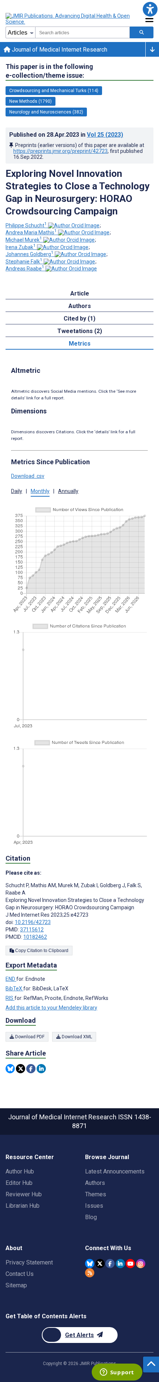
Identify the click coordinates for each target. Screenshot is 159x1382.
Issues (94, 1205)
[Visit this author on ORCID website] (73, 225)
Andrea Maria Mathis (31, 232)
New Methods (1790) (30, 101)
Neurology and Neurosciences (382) (46, 112)
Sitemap (16, 1285)
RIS (10, 998)
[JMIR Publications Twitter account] (100, 1263)
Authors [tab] (79, 305)
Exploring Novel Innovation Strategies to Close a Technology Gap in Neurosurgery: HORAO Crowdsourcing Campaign (77, 192)
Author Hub (20, 1171)
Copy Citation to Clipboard (41, 950)
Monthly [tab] (40, 491)
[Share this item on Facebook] (30, 1068)
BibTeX (14, 988)
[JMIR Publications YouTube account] (130, 1263)
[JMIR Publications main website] (68, 19)
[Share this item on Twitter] (20, 1068)
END (11, 979)
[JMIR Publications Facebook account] (110, 1263)
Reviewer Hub (24, 1194)
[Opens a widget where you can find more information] (116, 1373)
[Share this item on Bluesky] (10, 1068)
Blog (91, 1217)
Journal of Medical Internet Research (58, 49)
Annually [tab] (68, 491)
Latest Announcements (115, 1171)
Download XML (76, 1036)
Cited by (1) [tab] (79, 318)
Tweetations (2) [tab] (79, 331)
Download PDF (29, 1036)
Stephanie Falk (24, 262)
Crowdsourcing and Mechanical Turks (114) (53, 90)
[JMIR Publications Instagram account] (140, 1263)
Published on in (66, 134)
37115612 (32, 930)
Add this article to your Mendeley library (51, 1008)
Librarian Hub (23, 1205)
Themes (95, 1194)
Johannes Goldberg (30, 254)
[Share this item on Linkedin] (41, 1068)
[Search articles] (141, 32)
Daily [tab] (16, 491)
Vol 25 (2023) (105, 134)
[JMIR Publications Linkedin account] (120, 1263)
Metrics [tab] (80, 343)
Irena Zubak (21, 247)
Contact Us (20, 1273)
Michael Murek (24, 240)
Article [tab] (79, 293)
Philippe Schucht (26, 225)
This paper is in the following (49, 71)
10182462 (35, 937)
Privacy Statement (29, 1262)
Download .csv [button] (27, 476)
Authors (95, 1182)
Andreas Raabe (25, 269)
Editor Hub (19, 1182)
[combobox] (82, 32)
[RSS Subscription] (89, 1272)
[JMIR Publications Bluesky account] (89, 1263)
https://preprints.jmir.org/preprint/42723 (60, 151)
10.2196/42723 (33, 922)
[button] (150, 9)
